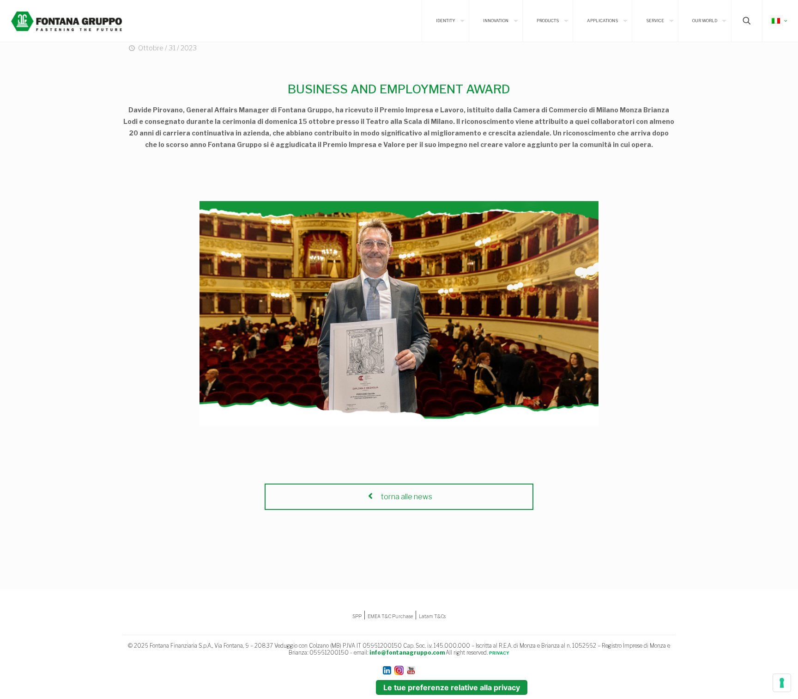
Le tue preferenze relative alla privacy (451, 687)
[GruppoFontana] (66, 21)
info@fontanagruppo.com (407, 652)
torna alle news (406, 496)
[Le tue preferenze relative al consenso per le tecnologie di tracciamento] (782, 683)
